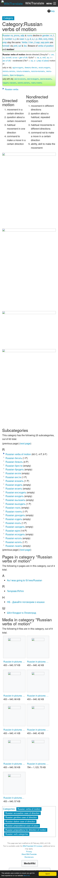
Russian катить (14, 542)
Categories (9, 809)
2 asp (37, 42)
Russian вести (13, 477)
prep (4, 42)
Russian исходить (15, 534)
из (3, 57)
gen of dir (23, 57)
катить (20, 82)
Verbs (24, 42)
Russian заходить (15, 526)
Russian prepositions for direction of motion (25, 829)
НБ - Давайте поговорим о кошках (26, 602)
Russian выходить (15, 504)
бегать (34, 67)
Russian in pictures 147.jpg (38, 695)
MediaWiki (29, 863)
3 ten (30, 42)
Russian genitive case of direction (21, 817)
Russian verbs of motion (18, 454)
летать (12, 71)
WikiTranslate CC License (32, 846)
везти (42, 78)
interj (50, 38)
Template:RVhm (15, 591)
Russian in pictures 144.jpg (38, 661)
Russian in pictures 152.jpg (38, 763)
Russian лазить (14, 546)
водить (36, 78)
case (21, 38)
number (8, 38)
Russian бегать (14, 458)
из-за (14, 57)
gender (45, 35)
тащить (6, 82)
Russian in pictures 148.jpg (14, 729)
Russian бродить (15, 469)
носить (23, 78)
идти (14, 67)
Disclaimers (29, 857)
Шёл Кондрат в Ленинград (21, 612)
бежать (28, 67)
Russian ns (7, 35)
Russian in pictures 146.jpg (14, 695)
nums (29, 35)
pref (15, 45)
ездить (47, 67)
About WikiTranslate (29, 854)
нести (16, 78)
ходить (20, 67)
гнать (33, 82)
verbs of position (46, 45)
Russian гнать (13, 507)
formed (5, 45)
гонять (39, 82)
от (52, 54)
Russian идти (13, 530)
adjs (22, 35)
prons (16, 35)
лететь (6, 71)
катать (27, 82)
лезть (48, 71)
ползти (34, 71)
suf (19, 45)
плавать (26, 71)
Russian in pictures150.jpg (14, 797)
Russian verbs (11, 89)
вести (29, 78)
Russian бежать (14, 461)
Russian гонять (14, 511)
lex (25, 45)
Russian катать (14, 538)
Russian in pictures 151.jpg (14, 763)
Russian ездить (14, 519)
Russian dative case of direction (20, 821)
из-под (8, 57)
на (38, 57)
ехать (41, 67)
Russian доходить (15, 515)
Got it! (48, 874)
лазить (6, 75)
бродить (20, 75)
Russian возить (14, 488)
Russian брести (14, 465)
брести (13, 75)
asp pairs (45, 42)
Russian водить (14, 484)
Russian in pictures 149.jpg (38, 729)
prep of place (42, 60)
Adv (40, 38)
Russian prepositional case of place (22, 825)
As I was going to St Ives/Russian (24, 580)
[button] (3, 89)
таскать (13, 82)
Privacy (29, 851)
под (44, 57)
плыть (19, 71)
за (48, 57)
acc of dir (6, 60)
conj (45, 38)
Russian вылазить (15, 500)
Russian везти (13, 473)
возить (49, 78)
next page (25, 443)
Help (52, 11)
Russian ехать (13, 523)
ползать (41, 71)
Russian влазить (14, 481)
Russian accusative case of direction (22, 813)
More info (26, 875)
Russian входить (15, 496)
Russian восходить (16, 492)
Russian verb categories (16, 833)
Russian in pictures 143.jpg (14, 661)
